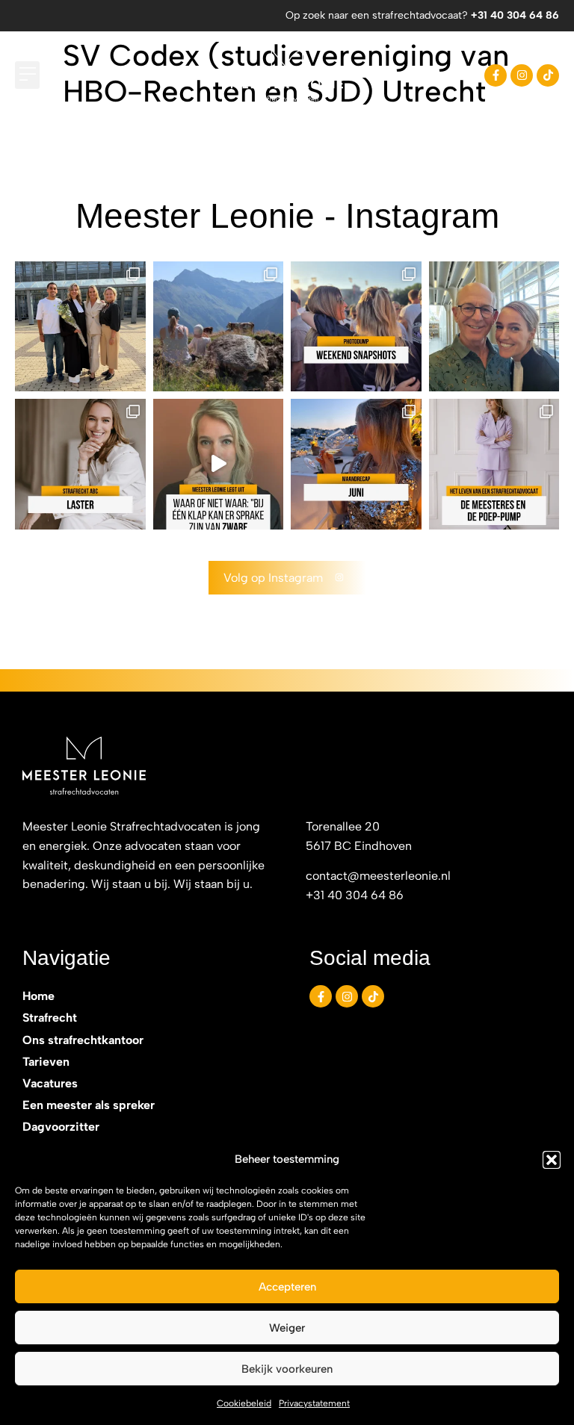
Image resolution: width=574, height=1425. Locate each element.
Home (38, 996)
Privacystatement (314, 1403)
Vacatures (50, 1083)
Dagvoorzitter (60, 1127)
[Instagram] (521, 75)
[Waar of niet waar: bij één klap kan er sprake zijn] (218, 464)
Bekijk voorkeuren (287, 1369)
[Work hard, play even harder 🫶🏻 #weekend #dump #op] (356, 326)
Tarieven (46, 1062)
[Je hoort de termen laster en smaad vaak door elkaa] (80, 464)
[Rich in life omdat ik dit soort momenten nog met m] (494, 326)
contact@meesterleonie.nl (378, 876)
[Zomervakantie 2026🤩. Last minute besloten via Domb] (218, 326)
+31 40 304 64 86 (515, 15)
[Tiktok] (548, 75)
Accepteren (287, 1287)
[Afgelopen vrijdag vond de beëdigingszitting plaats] (80, 326)
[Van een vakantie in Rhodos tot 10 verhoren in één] (356, 464)
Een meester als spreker (88, 1105)
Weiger (287, 1328)
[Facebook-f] (495, 75)
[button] (551, 1159)
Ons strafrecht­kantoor (83, 1040)
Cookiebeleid (244, 1403)
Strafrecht (49, 1017)
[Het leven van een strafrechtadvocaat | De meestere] (494, 464)
